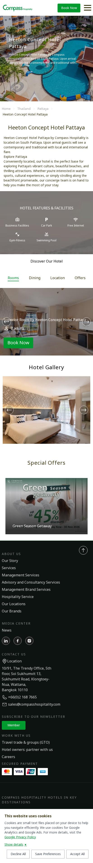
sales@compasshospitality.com (34, 704)
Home (6, 108)
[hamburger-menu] (87, 8)
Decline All (18, 854)
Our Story (10, 561)
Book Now (69, 8)
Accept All (77, 854)
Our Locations (14, 604)
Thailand (24, 108)
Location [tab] (57, 278)
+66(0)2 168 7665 (22, 697)
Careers (8, 757)
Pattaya (43, 108)
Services (9, 568)
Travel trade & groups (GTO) (26, 742)
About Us (11, 554)
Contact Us (14, 654)
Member (13, 725)
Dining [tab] (34, 278)
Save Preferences (48, 854)
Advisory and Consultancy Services (31, 582)
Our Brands (11, 611)
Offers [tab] (80, 278)
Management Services (20, 575)
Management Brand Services (26, 589)
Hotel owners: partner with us (27, 749)
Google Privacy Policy (20, 837)
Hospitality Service (18, 597)
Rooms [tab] (13, 278)
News (7, 630)
